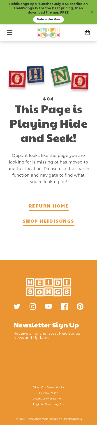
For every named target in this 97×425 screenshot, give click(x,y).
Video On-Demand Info (48, 387)
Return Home (49, 206)
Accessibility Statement (48, 398)
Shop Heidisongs (48, 221)
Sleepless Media (72, 418)
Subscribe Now (48, 19)
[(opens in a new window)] (17, 306)
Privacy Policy (48, 393)
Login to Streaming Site (48, 404)
